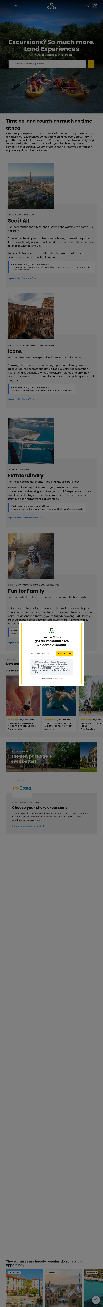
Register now (64, 653)
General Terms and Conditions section (51, 671)
